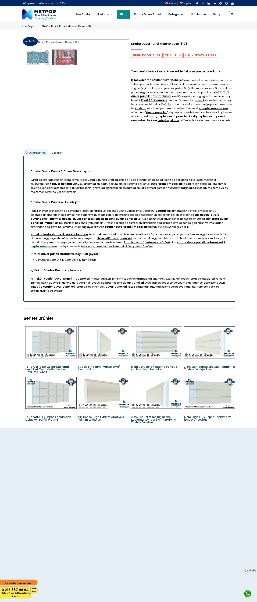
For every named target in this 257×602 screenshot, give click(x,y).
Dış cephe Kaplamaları (19, 583)
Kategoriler (176, 14)
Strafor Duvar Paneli (147, 14)
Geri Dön (251, 570)
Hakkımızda (105, 14)
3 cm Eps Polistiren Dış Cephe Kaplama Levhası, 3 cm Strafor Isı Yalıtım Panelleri (154, 419)
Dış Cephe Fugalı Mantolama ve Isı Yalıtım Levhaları (101, 418)
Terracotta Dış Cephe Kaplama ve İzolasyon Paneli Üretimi (48, 418)
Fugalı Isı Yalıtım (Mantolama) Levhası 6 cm (99, 368)
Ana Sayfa (82, 14)
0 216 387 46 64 (15, 592)
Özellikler (57, 152)
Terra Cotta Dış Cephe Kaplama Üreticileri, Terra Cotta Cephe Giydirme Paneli (47, 369)
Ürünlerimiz (198, 14)
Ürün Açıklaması (36, 152)
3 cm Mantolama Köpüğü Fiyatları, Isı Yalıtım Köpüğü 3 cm (209, 368)
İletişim (218, 14)
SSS (62, 3)
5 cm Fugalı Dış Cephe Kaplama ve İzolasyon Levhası (207, 418)
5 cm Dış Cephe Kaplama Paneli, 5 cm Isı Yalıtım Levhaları (154, 368)
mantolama (162, 96)
